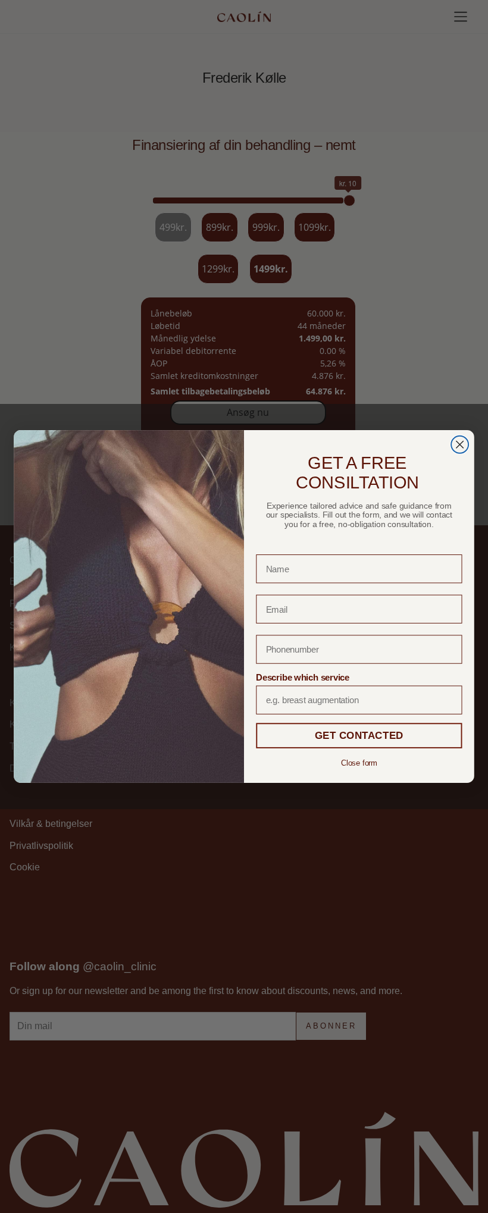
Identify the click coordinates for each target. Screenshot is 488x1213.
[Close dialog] (459, 444)
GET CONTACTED (359, 735)
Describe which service (302, 677)
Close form (359, 762)
